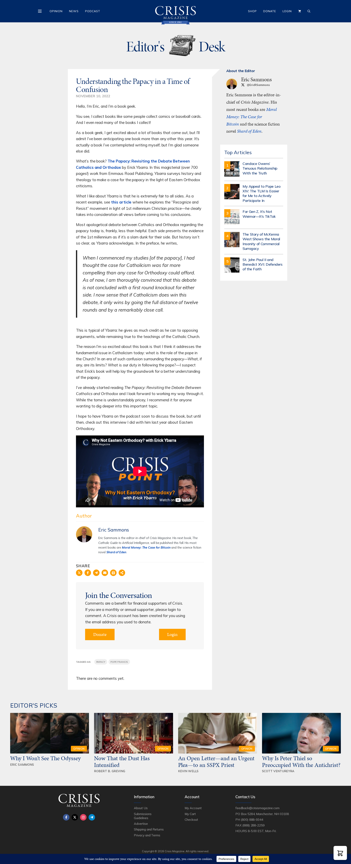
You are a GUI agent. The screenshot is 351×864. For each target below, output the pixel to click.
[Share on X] (79, 573)
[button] (340, 853)
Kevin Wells (188, 771)
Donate (269, 11)
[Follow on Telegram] (92, 817)
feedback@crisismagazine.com (257, 808)
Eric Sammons (113, 530)
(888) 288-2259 (253, 825)
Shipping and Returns (149, 829)
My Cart (190, 814)
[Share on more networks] (122, 573)
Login (287, 11)
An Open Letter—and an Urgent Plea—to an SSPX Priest (216, 761)
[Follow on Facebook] (66, 817)
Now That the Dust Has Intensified (122, 761)
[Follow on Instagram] (83, 817)
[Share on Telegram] (96, 573)
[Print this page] (113, 573)
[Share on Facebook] (87, 573)
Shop (252, 11)
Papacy (100, 661)
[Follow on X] (75, 817)
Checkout (191, 819)
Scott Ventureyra (278, 771)
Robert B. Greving (109, 771)
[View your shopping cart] (299, 11)
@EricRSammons (258, 85)
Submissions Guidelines (142, 816)
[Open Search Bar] (309, 11)
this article (121, 202)
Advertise (141, 824)
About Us (141, 808)
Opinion (56, 11)
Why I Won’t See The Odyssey (45, 758)
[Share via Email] (105, 573)
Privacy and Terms (147, 835)
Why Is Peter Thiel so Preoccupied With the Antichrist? (301, 761)
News (74, 11)
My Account (193, 808)
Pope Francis (119, 661)
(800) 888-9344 (252, 819)
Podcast (92, 11)
